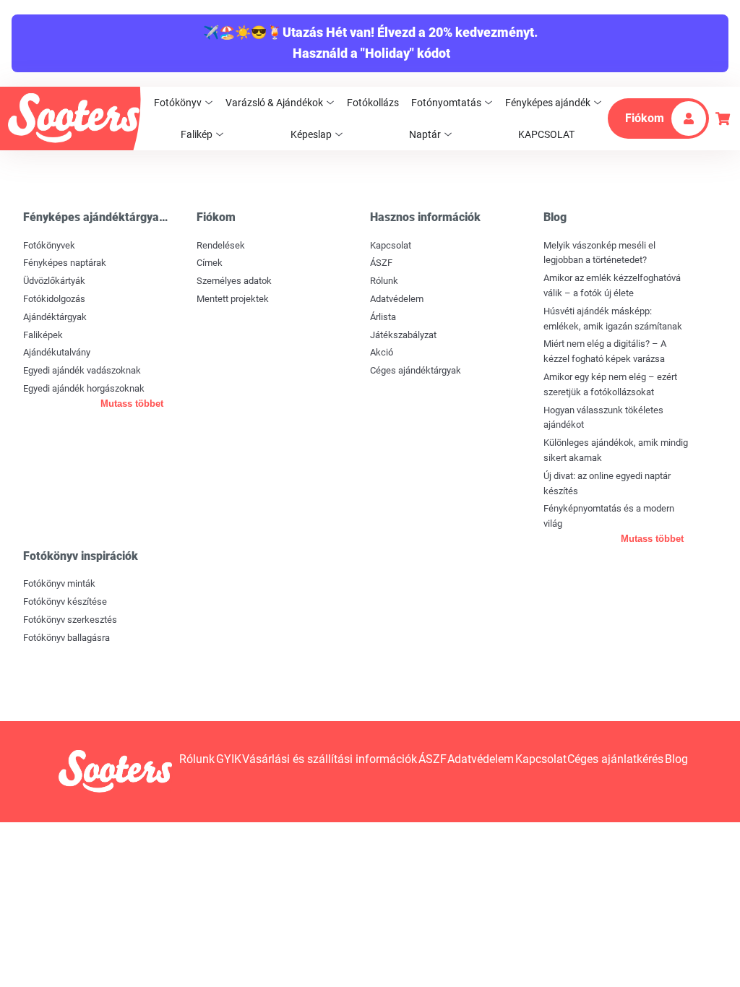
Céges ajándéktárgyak (415, 370)
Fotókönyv (178, 102)
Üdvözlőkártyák (54, 280)
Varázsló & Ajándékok (274, 102)
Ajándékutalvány (56, 352)
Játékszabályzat (403, 334)
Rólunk (384, 280)
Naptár (425, 134)
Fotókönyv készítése (65, 601)
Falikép (196, 134)
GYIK (228, 759)
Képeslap (311, 134)
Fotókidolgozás (54, 298)
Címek (210, 262)
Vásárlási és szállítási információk (329, 759)
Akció (381, 352)
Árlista (383, 316)
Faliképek (43, 334)
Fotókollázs (373, 102)
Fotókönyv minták (59, 583)
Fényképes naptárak (64, 262)
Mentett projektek (233, 298)
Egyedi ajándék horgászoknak (84, 388)
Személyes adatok (234, 280)
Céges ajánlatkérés (615, 759)
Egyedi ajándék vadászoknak (82, 370)
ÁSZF (381, 262)
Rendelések (221, 245)
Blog (676, 759)
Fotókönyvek (49, 245)
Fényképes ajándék (547, 102)
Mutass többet (131, 403)
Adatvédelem (396, 298)
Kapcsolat (390, 245)
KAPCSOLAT (546, 134)
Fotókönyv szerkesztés (70, 619)
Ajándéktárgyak (55, 316)
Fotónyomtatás (446, 102)
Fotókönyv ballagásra (66, 637)
